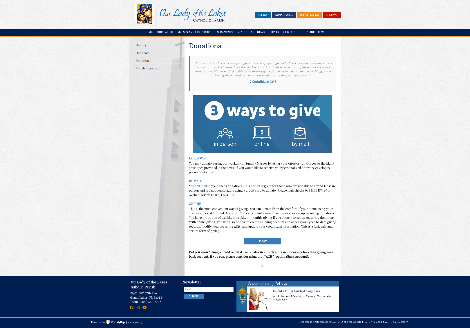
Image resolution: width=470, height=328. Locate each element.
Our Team (143, 53)
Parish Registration (149, 68)
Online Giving (309, 15)
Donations (143, 60)
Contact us (291, 32)
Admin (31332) (134, 322)
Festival (332, 15)
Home (148, 32)
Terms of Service (391, 321)
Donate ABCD (284, 15)
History (141, 45)
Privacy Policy (369, 321)
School (263, 15)
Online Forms (315, 32)
